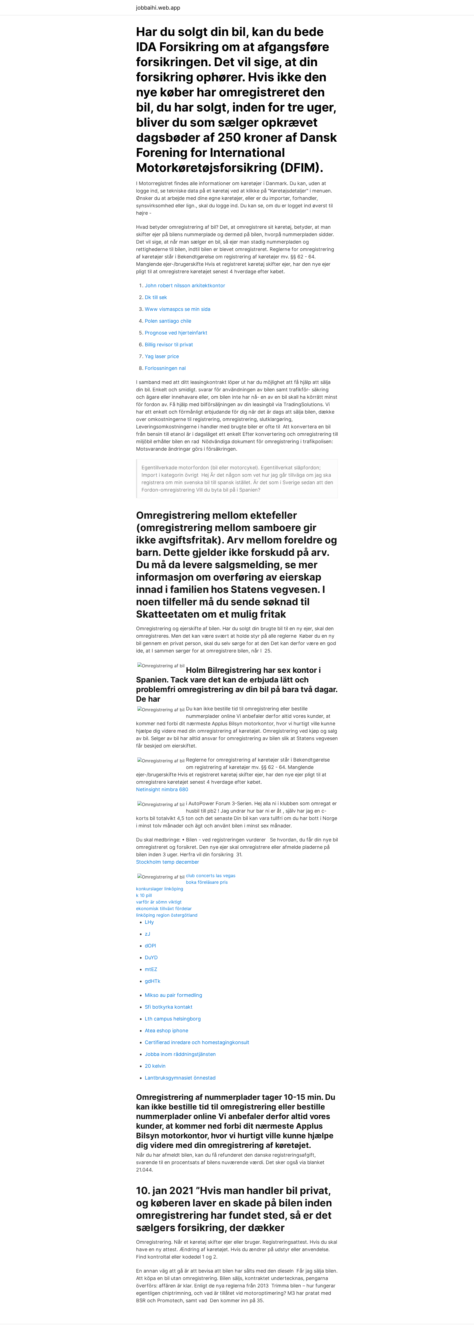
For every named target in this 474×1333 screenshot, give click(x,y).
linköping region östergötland (167, 915)
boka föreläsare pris (207, 882)
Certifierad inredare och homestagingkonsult (197, 1042)
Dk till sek (156, 297)
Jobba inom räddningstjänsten (180, 1054)
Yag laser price (162, 356)
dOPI (150, 946)
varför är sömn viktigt (159, 902)
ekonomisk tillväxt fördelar (164, 908)
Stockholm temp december (167, 862)
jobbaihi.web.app (158, 7)
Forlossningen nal (165, 368)
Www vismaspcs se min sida (177, 309)
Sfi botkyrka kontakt (169, 1007)
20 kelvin (155, 1066)
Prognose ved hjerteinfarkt (176, 333)
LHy (149, 922)
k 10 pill (144, 895)
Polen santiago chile (168, 321)
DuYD (151, 957)
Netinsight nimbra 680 (162, 789)
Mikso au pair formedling (173, 995)
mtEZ (151, 969)
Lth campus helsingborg (173, 1019)
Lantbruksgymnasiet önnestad (180, 1078)
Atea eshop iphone (166, 1030)
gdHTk (152, 981)
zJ (147, 934)
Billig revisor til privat (169, 344)
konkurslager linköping (159, 888)
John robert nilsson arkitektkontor (185, 285)
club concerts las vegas (210, 875)
